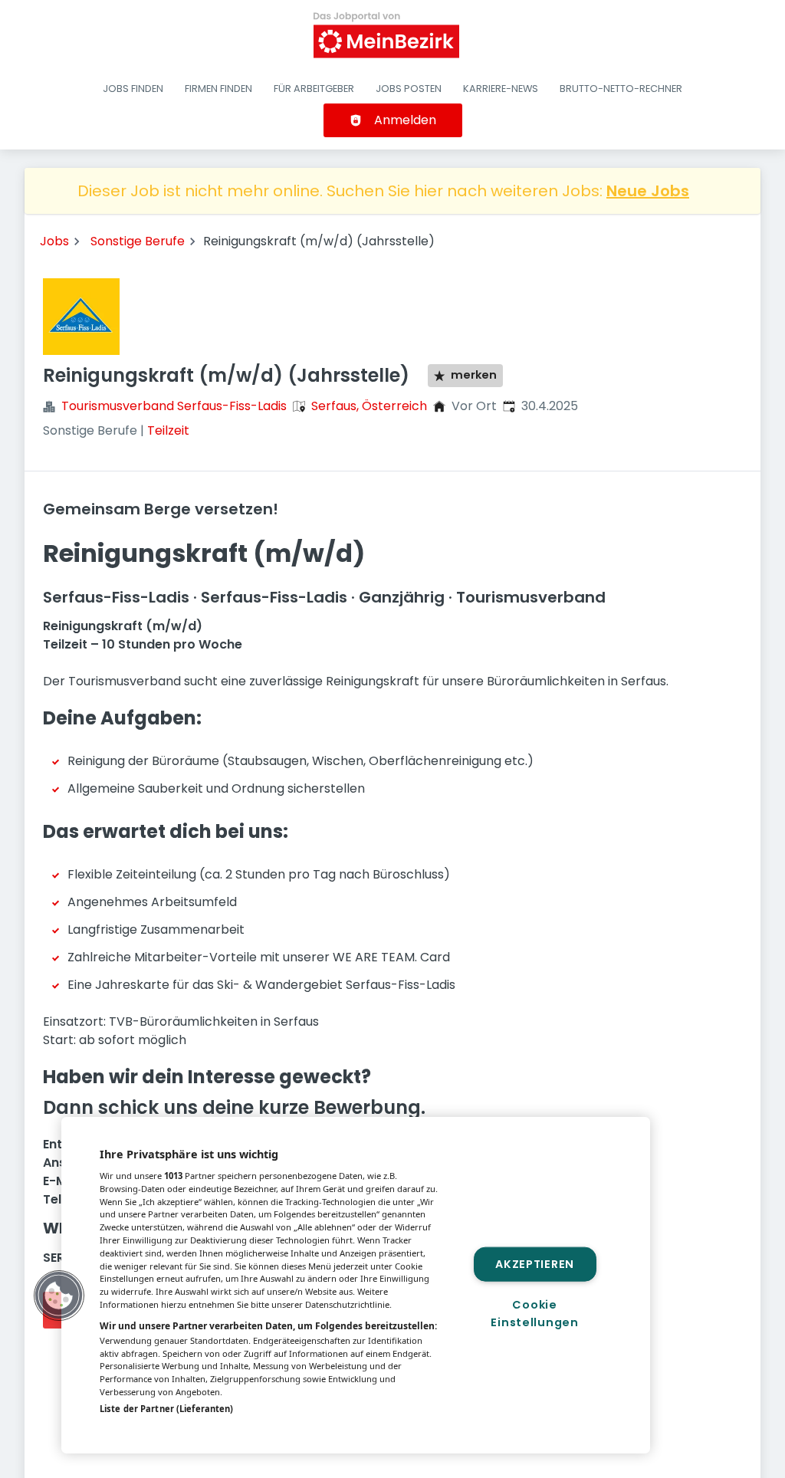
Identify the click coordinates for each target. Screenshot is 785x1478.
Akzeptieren (534, 1263)
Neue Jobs (647, 191)
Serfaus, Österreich (369, 406)
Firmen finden (218, 88)
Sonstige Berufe (137, 241)
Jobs (54, 241)
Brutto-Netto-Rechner (621, 88)
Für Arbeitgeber (314, 88)
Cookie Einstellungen (534, 1313)
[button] (59, 1295)
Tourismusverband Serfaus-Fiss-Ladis (174, 406)
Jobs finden (133, 88)
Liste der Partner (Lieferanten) (166, 1408)
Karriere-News (500, 88)
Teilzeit (168, 430)
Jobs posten (409, 88)
